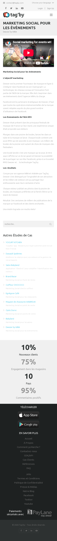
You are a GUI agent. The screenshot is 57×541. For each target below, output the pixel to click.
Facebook (29, 495)
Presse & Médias (28, 487)
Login (40, 8)
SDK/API (28, 455)
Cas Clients (28, 459)
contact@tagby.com (15, 3)
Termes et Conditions (28, 478)
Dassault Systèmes (14, 254)
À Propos (28, 443)
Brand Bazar (11, 276)
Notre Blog (28, 491)
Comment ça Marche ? (28, 447)
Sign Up (50, 8)
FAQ (28, 468)
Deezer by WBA (13, 327)
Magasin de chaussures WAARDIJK (21, 302)
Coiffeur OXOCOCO (15, 285)
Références (28, 464)
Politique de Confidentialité (28, 482)
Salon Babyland (12, 265)
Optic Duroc (11, 310)
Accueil (28, 438)
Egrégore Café (12, 293)
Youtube (28, 504)
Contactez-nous (28, 451)
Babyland (10, 319)
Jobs (28, 474)
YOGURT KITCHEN (14, 242)
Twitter (29, 499)
